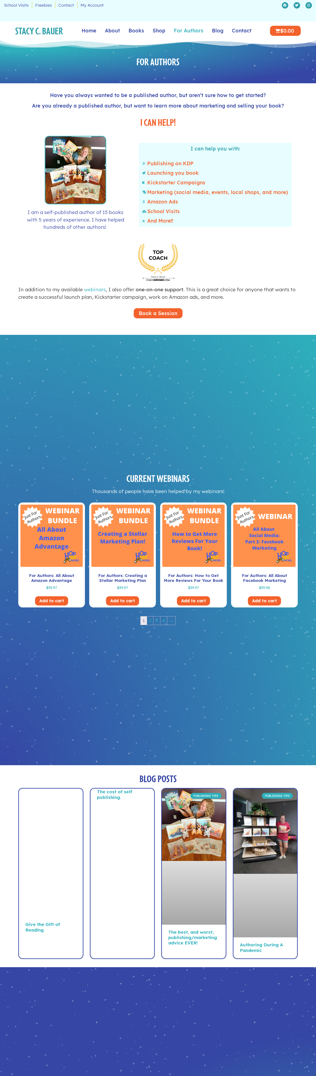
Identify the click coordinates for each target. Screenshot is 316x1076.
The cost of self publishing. (114, 794)
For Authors (188, 30)
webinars (95, 289)
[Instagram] (308, 5)
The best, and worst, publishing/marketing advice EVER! (192, 937)
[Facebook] (285, 5)
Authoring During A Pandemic (261, 947)
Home (89, 30)
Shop (159, 30)
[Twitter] (297, 5)
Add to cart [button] (51, 600)
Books (136, 30)
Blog (217, 30)
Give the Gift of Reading (42, 926)
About (112, 30)
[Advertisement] (50, 855)
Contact (242, 30)
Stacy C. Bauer (39, 30)
